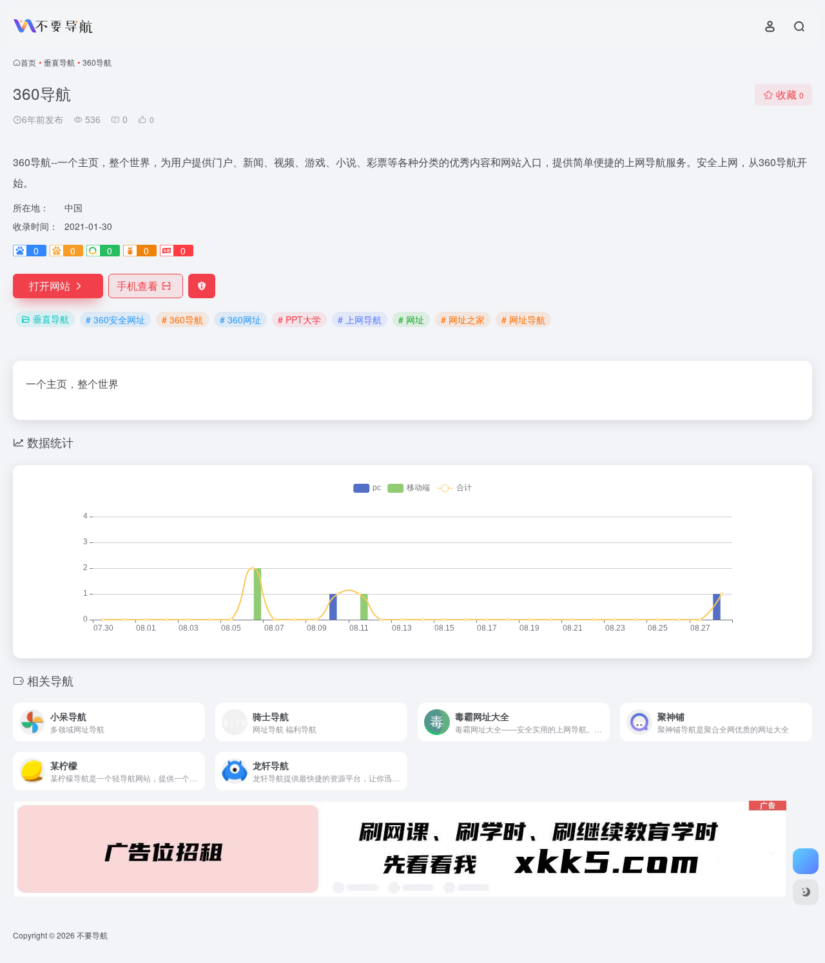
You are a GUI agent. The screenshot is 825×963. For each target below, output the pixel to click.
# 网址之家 (463, 319)
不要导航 (92, 935)
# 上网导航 (360, 319)
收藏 (790, 94)
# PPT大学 (299, 319)
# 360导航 (182, 319)
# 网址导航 (523, 319)
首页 (28, 62)
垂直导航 (59, 62)
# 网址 (411, 319)
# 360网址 (240, 319)
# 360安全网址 (115, 319)
